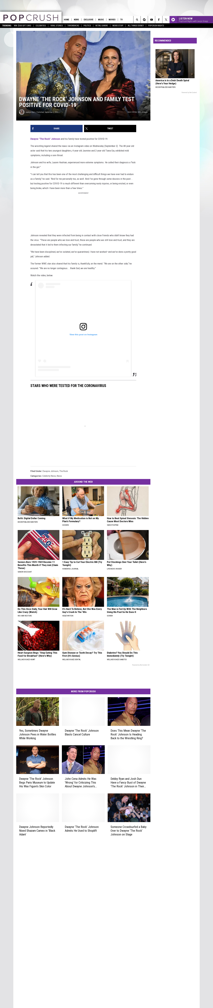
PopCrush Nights (156, 25)
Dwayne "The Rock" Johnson (45, 138)
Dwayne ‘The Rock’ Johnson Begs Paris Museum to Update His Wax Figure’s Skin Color (37, 782)
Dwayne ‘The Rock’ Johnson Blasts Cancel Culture (82, 732)
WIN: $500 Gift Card (22, 25)
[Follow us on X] (166, 19)
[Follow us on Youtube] (151, 19)
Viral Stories (56, 25)
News (76, 19)
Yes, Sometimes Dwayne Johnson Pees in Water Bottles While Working (37, 734)
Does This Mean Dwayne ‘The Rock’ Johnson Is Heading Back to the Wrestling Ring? (128, 734)
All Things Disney (136, 25)
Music (101, 19)
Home (66, 19)
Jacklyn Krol (30, 112)
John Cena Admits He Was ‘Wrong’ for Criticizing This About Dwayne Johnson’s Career (80, 782)
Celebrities (41, 25)
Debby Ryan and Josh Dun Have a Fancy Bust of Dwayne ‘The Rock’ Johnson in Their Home (128, 782)
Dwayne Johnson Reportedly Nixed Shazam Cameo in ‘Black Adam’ (37, 830)
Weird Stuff (117, 25)
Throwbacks (73, 25)
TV (121, 19)
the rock (63, 471)
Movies (112, 19)
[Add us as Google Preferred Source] (144, 19)
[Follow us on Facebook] (158, 19)
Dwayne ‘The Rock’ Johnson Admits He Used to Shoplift (82, 828)
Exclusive (88, 19)
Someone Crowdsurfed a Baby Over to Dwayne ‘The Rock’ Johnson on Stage (128, 830)
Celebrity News (49, 476)
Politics (87, 25)
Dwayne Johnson (50, 471)
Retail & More (101, 25)
